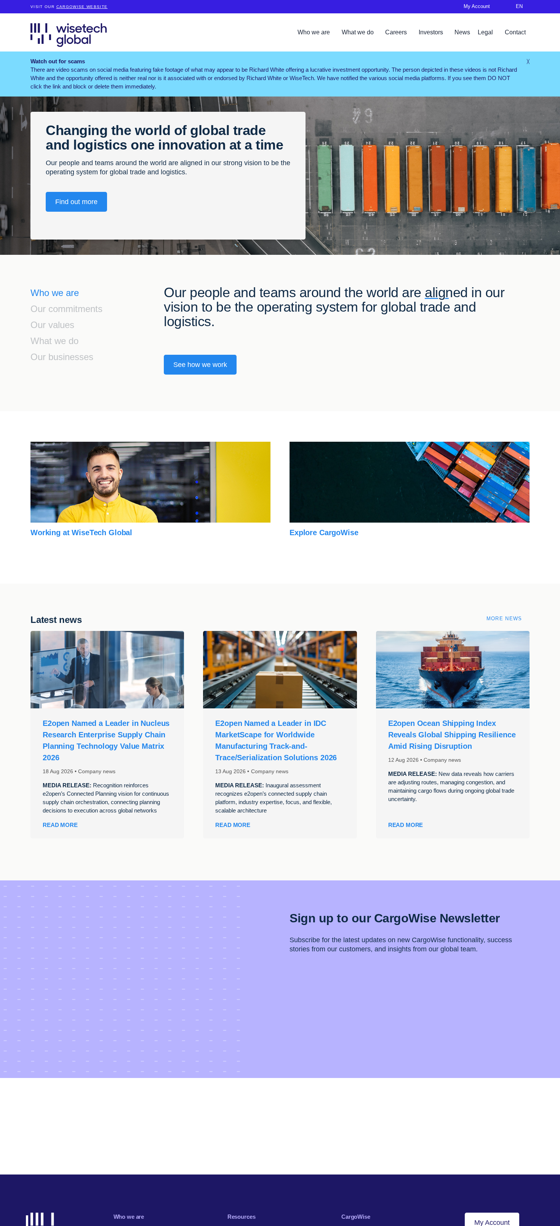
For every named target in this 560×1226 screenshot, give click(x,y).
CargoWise (355, 1216)
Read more (60, 825)
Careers (396, 32)
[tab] (97, 293)
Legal (486, 32)
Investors (432, 32)
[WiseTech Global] (68, 34)
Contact (515, 32)
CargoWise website (82, 7)
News (462, 32)
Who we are (314, 32)
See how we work (200, 364)
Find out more (76, 202)
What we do (358, 32)
